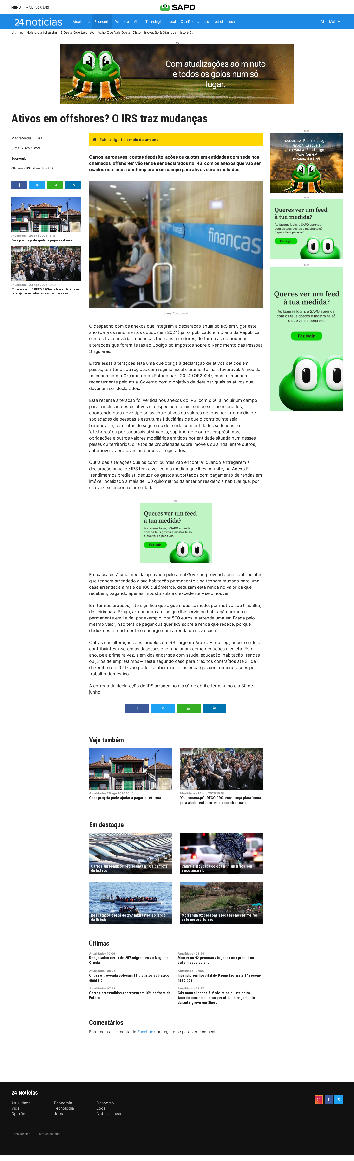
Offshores (17, 168)
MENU (16, 7)
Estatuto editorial (49, 1133)
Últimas (99, 943)
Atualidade (19, 235)
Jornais (42, 7)
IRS (28, 168)
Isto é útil (48, 168)
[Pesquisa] (323, 21)
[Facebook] (329, 1099)
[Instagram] (319, 1099)
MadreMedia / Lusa (26, 138)
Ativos (36, 168)
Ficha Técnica (20, 1133)
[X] (338, 1099)
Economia (18, 158)
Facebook (147, 1031)
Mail (29, 7)
